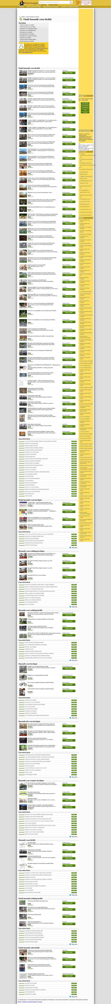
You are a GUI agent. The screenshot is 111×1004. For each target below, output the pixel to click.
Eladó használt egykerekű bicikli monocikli (39, 964)
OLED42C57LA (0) (85, 199)
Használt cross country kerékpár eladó (34, 816)
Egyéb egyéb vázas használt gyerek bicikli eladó (40, 236)
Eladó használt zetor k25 (86, 457)
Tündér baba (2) (84, 172)
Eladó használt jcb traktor (86, 444)
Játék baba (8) (83, 178)
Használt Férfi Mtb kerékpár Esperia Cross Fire (40, 560)
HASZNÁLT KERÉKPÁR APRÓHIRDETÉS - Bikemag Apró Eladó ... (44, 365)
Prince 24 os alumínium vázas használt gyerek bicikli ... (42, 319)
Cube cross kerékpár (85, 416)
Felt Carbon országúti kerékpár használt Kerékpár (41, 682)
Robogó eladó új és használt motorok (34, 465)
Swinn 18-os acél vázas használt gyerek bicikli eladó (41, 85)
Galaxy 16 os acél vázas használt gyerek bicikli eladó (41, 178)
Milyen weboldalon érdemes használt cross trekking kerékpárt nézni (41, 586)
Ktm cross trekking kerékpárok (32, 478)
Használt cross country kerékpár (28, 35)
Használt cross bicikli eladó (31, 443)
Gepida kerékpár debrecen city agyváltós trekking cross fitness (40, 591)
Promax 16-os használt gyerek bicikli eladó (38, 185)
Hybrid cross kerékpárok (31, 713)
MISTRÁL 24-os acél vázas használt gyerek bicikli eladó (42, 257)
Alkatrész (21, 6)
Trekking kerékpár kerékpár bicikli (33, 651)
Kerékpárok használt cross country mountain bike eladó (38, 818)
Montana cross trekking (30, 646)
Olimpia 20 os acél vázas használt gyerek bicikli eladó (41, 228)
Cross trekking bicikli (85, 365)
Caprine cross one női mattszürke (33, 770)
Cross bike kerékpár (85, 418)
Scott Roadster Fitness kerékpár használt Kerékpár (41, 688)
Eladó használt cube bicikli (27, 41)
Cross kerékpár (28, 888)
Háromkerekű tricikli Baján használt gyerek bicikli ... (41, 343)
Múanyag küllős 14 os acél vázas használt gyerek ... (41, 287)
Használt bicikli (31, 842)
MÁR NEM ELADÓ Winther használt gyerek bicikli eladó (43, 214)
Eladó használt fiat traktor (86, 523)
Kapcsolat (39, 1001)
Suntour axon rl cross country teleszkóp (34, 831)
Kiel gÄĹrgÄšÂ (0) (85, 206)
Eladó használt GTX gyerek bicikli (36, 265)
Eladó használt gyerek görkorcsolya (85, 410)
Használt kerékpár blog (34, 792)
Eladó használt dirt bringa (86, 433)
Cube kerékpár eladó (30, 992)
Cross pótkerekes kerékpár (31, 708)
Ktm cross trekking (29, 604)
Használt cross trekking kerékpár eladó (34, 536)
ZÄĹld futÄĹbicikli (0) (85, 215)
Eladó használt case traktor (86, 496)
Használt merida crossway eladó (32, 892)
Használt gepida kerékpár (31, 774)
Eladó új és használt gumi (31, 545)
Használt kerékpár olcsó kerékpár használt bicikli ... (41, 863)
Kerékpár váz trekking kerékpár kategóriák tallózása (37, 655)
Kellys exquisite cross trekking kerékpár (34, 593)
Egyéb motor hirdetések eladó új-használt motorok (37, 489)
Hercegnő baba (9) (84, 204)
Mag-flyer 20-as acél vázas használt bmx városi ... (40, 192)
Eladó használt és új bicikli (31, 445)
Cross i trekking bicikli (85, 367)
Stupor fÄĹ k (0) (84, 183)
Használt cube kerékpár (30, 994)
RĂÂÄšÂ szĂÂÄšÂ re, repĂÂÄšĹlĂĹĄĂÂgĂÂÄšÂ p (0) (88, 165)
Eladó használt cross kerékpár (50, 6)
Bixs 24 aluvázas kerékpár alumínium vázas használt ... (42, 783)
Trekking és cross (29, 649)
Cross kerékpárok (29, 480)
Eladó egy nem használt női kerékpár (37, 738)
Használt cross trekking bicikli (27, 30)
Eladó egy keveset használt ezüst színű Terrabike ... (41, 415)
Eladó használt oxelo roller (86, 465)
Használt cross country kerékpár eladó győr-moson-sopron (39, 814)
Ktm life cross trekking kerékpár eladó (34, 589)
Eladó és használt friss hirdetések (33, 461)
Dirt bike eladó (28, 495)
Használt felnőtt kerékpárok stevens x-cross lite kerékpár (38, 657)
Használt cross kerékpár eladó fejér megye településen (38, 761)
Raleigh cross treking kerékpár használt (38, 666)
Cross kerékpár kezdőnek (31, 474)
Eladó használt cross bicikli (33, 6)
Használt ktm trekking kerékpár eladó (34, 930)
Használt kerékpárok (30, 485)
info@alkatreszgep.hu (27, 52)
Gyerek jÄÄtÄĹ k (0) (85, 209)
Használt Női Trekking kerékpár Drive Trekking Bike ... (42, 745)
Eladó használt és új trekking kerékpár (34, 447)
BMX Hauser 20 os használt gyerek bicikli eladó (40, 350)
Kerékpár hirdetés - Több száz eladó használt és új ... (41, 380)
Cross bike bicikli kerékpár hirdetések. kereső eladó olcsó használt (40, 441)
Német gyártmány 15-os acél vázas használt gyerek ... (41, 149)
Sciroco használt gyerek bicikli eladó (37, 328)
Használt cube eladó (30, 985)
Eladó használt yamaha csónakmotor (85, 533)
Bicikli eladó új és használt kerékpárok (34, 935)
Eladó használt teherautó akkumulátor (86, 475)
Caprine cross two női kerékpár (32, 763)
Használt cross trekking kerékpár (69, 6)
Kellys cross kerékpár (85, 436)
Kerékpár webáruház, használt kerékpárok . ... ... (40, 509)
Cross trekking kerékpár (86, 291)
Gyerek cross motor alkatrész (32, 487)
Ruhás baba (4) (83, 174)
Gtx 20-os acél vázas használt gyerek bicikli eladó (40, 170)
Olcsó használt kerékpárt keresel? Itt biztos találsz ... (41, 372)
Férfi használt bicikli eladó (34, 914)
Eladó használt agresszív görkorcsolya (86, 462)
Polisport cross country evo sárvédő (33, 829)
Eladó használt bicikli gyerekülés (85, 406)
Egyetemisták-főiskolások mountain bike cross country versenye (40, 825)
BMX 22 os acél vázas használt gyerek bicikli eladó (40, 303)
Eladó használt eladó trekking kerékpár (34, 642)
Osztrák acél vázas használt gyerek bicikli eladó (40, 163)
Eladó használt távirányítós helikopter (85, 513)
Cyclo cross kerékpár (30, 706)
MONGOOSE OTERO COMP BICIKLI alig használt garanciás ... (45, 633)
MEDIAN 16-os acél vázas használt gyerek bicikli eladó (42, 221)
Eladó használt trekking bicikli (28, 39)
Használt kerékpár (29, 476)
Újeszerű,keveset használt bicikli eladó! (37, 907)
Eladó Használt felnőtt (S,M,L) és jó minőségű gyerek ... (42, 207)
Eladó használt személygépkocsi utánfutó (86, 468)
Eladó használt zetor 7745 (86, 459)
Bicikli (23, 16)
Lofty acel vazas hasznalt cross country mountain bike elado (39, 821)
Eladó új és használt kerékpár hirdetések (34, 937)
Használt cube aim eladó (31, 983)
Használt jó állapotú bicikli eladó (36, 973)
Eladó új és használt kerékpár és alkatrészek (35, 885)
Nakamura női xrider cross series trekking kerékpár (37, 759)
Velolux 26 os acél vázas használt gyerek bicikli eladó (41, 243)
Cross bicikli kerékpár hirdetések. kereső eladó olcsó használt (39, 757)
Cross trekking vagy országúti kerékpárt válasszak (37, 715)
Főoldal (19, 1001)
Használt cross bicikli (25, 37)
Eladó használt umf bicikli (86, 361)
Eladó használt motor (30, 456)
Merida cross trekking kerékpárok (33, 599)
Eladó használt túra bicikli (86, 387)
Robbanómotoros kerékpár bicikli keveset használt (41, 619)
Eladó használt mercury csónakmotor (85, 486)
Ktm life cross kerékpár (30, 469)
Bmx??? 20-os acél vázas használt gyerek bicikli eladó (41, 134)
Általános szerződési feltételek (29, 1001)
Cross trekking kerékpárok (31, 602)
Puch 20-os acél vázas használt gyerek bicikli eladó (40, 92)
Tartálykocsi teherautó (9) (86, 176)
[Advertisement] (45, 12)
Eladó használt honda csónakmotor (85, 482)
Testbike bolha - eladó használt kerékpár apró (39, 502)
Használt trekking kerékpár (31, 941)
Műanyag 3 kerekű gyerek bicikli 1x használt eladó (41, 336)
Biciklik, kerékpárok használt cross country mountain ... (42, 70)
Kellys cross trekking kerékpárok (33, 597)
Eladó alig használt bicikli (34, 395)
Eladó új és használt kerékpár (32, 452)
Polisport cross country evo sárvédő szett (34, 827)
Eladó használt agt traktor (86, 448)
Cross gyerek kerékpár (85, 438)
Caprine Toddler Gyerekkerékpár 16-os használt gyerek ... (43, 120)
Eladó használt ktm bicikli (86, 363)
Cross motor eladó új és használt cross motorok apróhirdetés (39, 534)
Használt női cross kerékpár (27, 34)
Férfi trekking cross (29, 493)
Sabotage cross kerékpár (31, 711)
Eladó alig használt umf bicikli (35, 388)
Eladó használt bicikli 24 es (34, 921)
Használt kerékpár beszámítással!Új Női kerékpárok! (41, 724)
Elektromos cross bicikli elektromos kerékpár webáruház (38, 879)
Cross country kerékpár (30, 823)
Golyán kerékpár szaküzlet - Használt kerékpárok (40, 805)
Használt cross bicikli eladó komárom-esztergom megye (38, 875)
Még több (74, 547)
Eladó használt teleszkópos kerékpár (85, 337)
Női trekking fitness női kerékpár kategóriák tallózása (37, 754)
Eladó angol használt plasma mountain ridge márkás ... (42, 272)
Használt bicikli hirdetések (34, 856)
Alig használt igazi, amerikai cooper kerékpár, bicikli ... (42, 408)
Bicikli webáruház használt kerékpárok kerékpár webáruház (39, 653)
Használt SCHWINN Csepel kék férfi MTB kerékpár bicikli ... (43, 612)
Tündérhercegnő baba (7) (86, 180)
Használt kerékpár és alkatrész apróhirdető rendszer (37, 471)
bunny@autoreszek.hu (42, 48)
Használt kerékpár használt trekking (33, 933)
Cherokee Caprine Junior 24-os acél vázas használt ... (41, 98)
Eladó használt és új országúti (32, 463)
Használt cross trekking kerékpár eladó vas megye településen (39, 584)
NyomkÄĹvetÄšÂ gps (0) (86, 169)
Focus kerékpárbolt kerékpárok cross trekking (36, 644)
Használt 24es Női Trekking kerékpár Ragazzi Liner (41, 731)
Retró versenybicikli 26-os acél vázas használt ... (40, 517)
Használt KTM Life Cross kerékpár (37, 575)
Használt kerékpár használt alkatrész (33, 450)
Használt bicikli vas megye (31, 883)
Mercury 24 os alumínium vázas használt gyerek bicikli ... (42, 310)
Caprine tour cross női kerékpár (32, 702)
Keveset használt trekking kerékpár (33, 939)
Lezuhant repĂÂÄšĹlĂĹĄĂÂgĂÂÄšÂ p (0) (88, 155)
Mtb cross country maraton (31, 834)
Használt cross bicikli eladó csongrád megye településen (38, 872)
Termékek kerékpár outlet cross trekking (34, 595)
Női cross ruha (28, 772)
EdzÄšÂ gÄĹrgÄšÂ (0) (86, 212)
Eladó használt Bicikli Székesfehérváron (38, 901)
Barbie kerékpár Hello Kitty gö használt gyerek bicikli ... (42, 199)
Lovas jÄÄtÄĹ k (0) (85, 201)
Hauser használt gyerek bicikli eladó (37, 280)
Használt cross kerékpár (26, 32)
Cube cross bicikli (84, 431)
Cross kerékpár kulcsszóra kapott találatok (35, 704)
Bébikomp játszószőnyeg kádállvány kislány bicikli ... (41, 431)
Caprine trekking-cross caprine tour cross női (35, 768)
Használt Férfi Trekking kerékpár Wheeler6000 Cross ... (42, 553)
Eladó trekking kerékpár (30, 467)
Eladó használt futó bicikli (86, 403)
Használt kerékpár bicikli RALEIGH (37, 626)
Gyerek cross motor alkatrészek (32, 491)
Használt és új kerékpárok (31, 482)
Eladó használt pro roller (86, 446)
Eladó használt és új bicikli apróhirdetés (34, 540)
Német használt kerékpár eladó (36, 524)
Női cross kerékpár (29, 765)
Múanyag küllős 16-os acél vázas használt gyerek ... (41, 250)
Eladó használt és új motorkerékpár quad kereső (36, 458)
